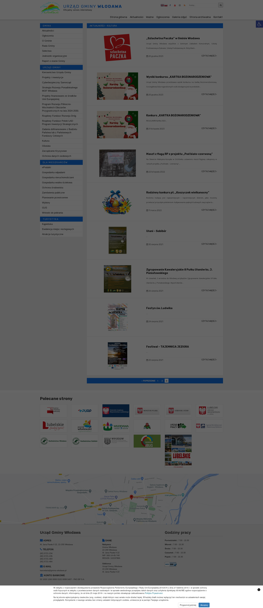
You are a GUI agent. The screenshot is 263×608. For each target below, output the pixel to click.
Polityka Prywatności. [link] (154, 593)
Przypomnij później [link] (188, 605)
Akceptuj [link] (204, 605)
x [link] (258, 589)
